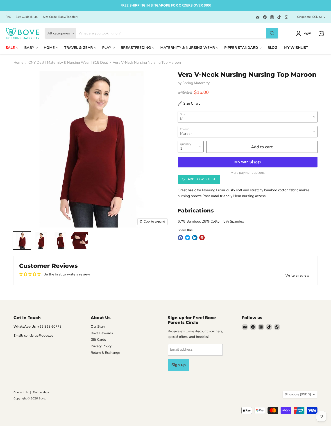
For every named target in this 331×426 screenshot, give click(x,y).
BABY (29, 47)
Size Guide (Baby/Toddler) (60, 17)
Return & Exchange (105, 352)
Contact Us (21, 392)
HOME (50, 47)
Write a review (297, 275)
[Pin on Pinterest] (202, 237)
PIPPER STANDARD (241, 47)
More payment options (248, 173)
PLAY (107, 47)
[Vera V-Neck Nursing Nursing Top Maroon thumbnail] (22, 240)
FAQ (8, 17)
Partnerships (41, 392)
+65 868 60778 (49, 326)
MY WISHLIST (296, 47)
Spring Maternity (196, 83)
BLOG (272, 47)
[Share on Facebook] (180, 237)
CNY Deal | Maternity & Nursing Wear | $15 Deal (68, 63)
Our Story (98, 326)
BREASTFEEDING (136, 47)
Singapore (309, 17)
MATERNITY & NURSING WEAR (188, 47)
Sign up (178, 364)
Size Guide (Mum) (27, 17)
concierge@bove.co (38, 335)
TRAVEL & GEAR (79, 47)
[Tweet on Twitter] (187, 237)
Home (18, 63)
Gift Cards (98, 339)
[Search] (272, 33)
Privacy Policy (101, 346)
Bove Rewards (102, 333)
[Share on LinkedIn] (194, 237)
